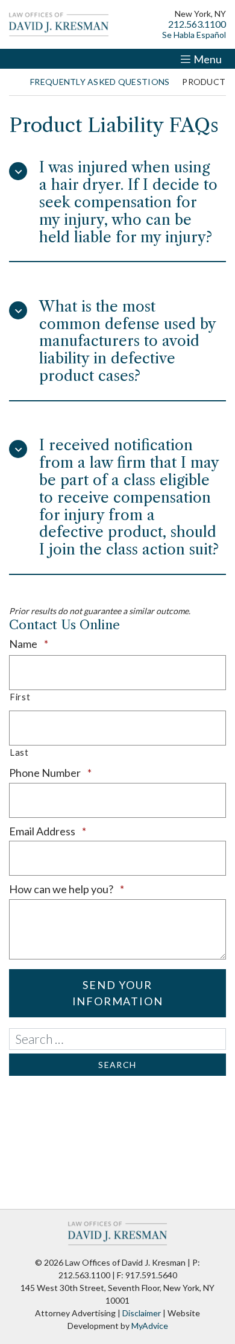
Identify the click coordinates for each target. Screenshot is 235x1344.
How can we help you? (88, 889)
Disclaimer (141, 1313)
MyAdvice (149, 1325)
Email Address (69, 831)
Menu (207, 59)
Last (19, 752)
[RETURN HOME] (13, 82)
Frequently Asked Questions (99, 82)
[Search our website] (117, 1039)
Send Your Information (117, 993)
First (20, 697)
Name (50, 643)
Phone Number (72, 772)
